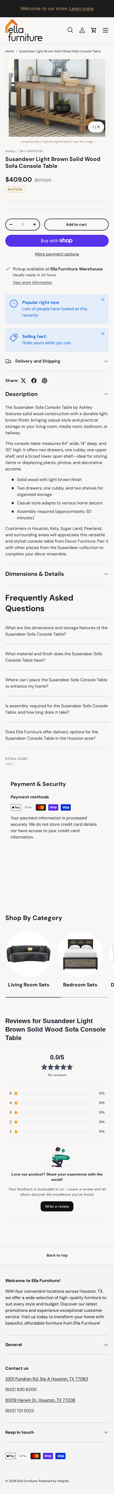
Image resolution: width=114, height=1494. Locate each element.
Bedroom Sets (80, 984)
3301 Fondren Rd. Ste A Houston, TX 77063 (46, 1379)
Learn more (81, 8)
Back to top (57, 1255)
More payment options (57, 254)
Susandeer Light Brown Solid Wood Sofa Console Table (60, 51)
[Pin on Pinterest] (44, 380)
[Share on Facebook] (34, 380)
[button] (94, 30)
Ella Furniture (27, 1481)
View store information (32, 282)
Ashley (10, 151)
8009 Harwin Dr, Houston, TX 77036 (40, 1400)
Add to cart (76, 224)
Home (9, 51)
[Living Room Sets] (28, 954)
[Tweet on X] (23, 380)
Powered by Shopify (54, 1481)
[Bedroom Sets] (80, 954)
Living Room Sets (28, 984)
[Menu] (105, 30)
